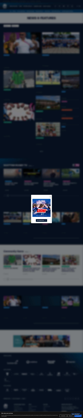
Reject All (70, 415)
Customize (63, 415)
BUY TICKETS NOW (40, 220)
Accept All (78, 415)
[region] (41, 415)
